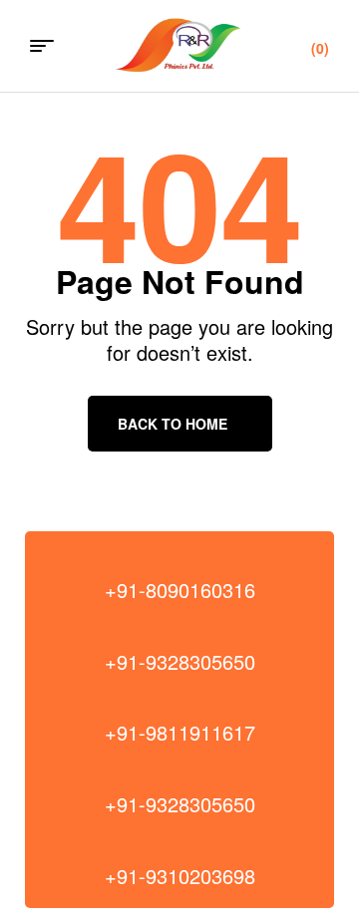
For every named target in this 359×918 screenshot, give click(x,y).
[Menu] (49, 46)
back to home (172, 424)
